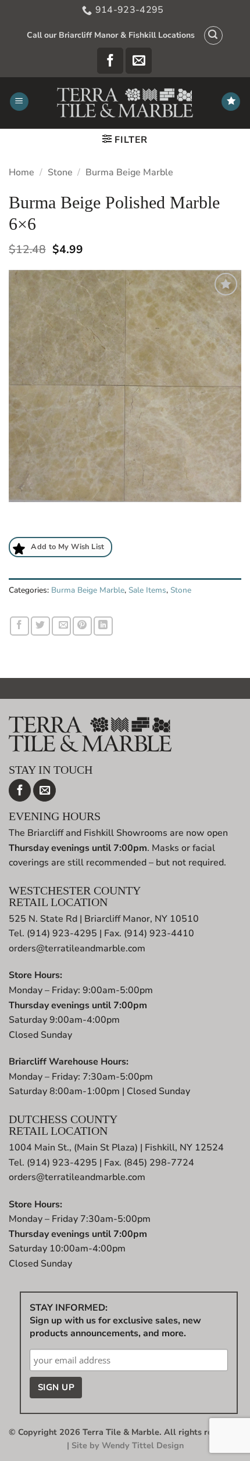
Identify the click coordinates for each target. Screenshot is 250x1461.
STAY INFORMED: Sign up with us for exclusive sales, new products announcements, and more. (115, 1320)
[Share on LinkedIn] (103, 626)
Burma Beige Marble (129, 172)
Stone (60, 172)
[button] (213, 35)
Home (21, 172)
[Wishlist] (231, 101)
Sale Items (147, 590)
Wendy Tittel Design (143, 1445)
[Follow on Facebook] (110, 61)
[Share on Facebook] (19, 626)
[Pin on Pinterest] (82, 626)
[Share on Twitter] (40, 626)
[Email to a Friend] (61, 626)
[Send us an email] (139, 61)
